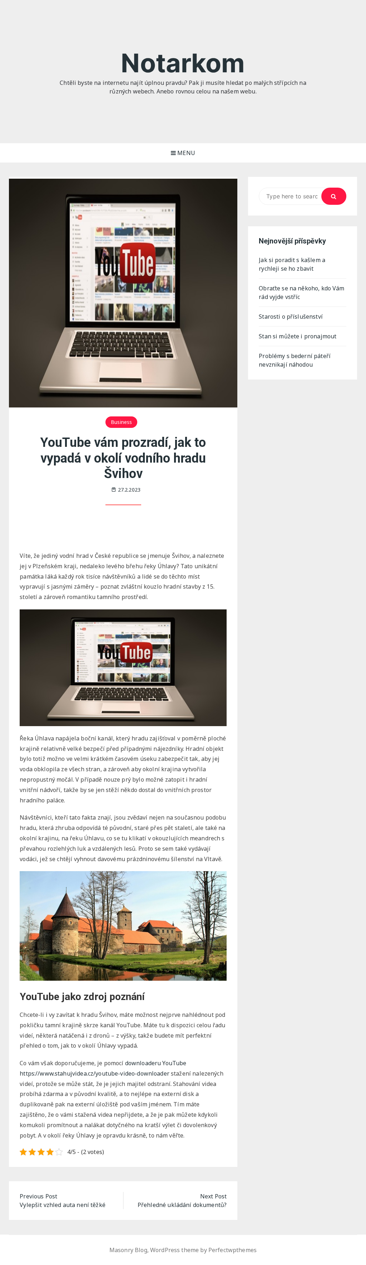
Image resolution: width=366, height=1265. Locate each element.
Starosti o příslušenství (291, 316)
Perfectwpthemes (232, 1250)
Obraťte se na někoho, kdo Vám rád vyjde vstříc (301, 292)
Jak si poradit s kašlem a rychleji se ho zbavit (292, 264)
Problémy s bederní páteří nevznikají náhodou (295, 360)
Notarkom (183, 62)
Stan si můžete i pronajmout (297, 336)
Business (121, 422)
